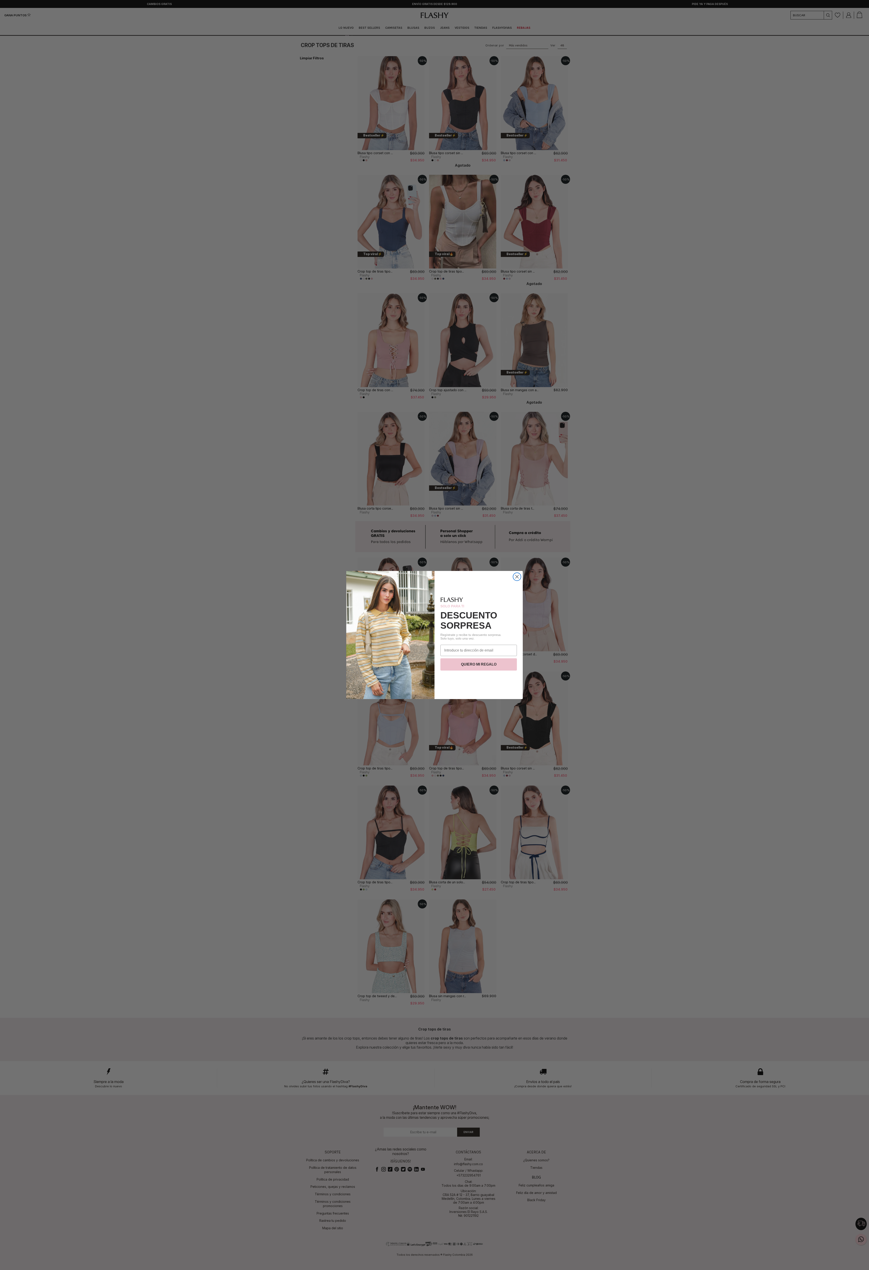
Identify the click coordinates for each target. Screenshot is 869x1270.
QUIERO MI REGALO (479, 664)
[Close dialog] (517, 577)
